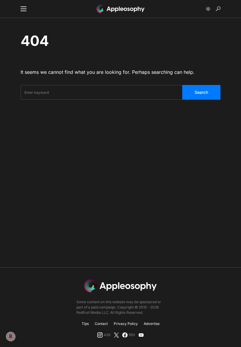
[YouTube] (141, 335)
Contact (101, 323)
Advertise (152, 323)
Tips (85, 323)
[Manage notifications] (10, 336)
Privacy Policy (126, 323)
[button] (23, 8)
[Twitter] (116, 335)
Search (201, 92)
